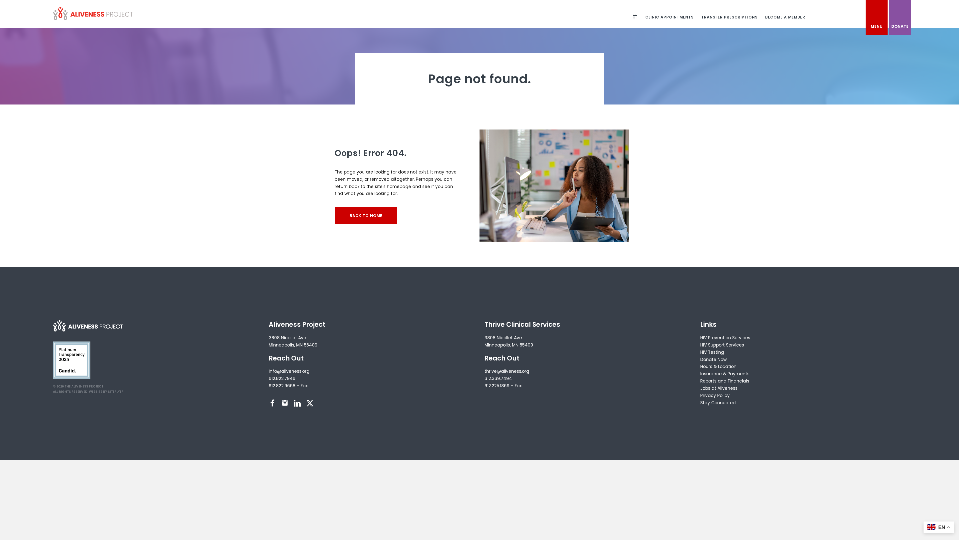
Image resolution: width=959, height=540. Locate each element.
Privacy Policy (715, 395)
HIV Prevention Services (725, 338)
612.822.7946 (282, 379)
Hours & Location (718, 367)
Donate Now (713, 359)
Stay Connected (718, 403)
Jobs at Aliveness (718, 388)
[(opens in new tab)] (71, 360)
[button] (272, 403)
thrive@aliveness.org (506, 371)
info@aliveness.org (289, 371)
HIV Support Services (722, 345)
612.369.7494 (498, 379)
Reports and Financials (724, 381)
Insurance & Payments (724, 374)
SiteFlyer (116, 392)
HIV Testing (712, 352)
